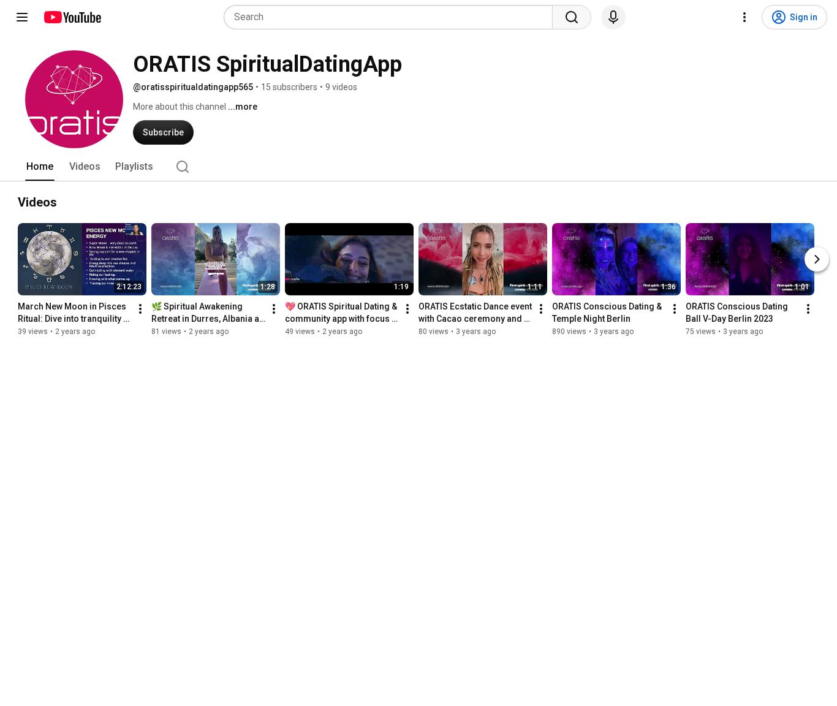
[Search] (571, 17)
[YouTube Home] (72, 17)
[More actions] (140, 309)
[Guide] (22, 17)
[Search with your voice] (613, 17)
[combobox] (392, 17)
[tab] (40, 166)
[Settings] (744, 17)
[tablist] (418, 166)
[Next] (817, 259)
